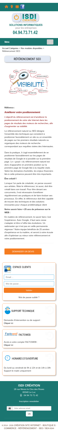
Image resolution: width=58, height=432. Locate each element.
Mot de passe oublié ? (29, 297)
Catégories (13, 48)
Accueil (5, 48)
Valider (29, 290)
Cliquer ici (8, 323)
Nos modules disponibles (31, 48)
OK (29, 414)
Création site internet (27, 425)
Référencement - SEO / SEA (33, 428)
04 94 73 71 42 (31, 395)
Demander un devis (23, 251)
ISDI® (51, 428)
